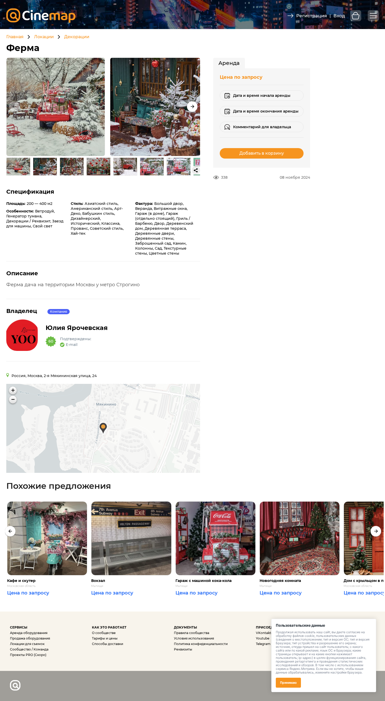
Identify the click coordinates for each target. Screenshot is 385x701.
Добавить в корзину (261, 153)
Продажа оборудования (30, 638)
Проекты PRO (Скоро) (28, 655)
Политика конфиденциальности (201, 644)
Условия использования (194, 638)
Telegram (263, 644)
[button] (192, 106)
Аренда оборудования (28, 633)
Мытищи (97, 586)
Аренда (229, 63)
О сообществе (104, 633)
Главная (15, 36)
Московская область (21, 586)
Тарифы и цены (105, 638)
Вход (339, 15)
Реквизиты (183, 649)
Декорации (76, 36)
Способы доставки (107, 644)
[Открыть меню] (373, 15)
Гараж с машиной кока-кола (203, 580)
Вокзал (98, 580)
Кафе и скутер (21, 580)
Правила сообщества (191, 633)
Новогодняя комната (280, 580)
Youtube (262, 638)
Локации (44, 36)
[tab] (229, 63)
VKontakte (264, 633)
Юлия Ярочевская (77, 328)
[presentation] (10, 531)
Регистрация (311, 15)
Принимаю (288, 683)
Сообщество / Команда (29, 649)
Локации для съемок (27, 644)
